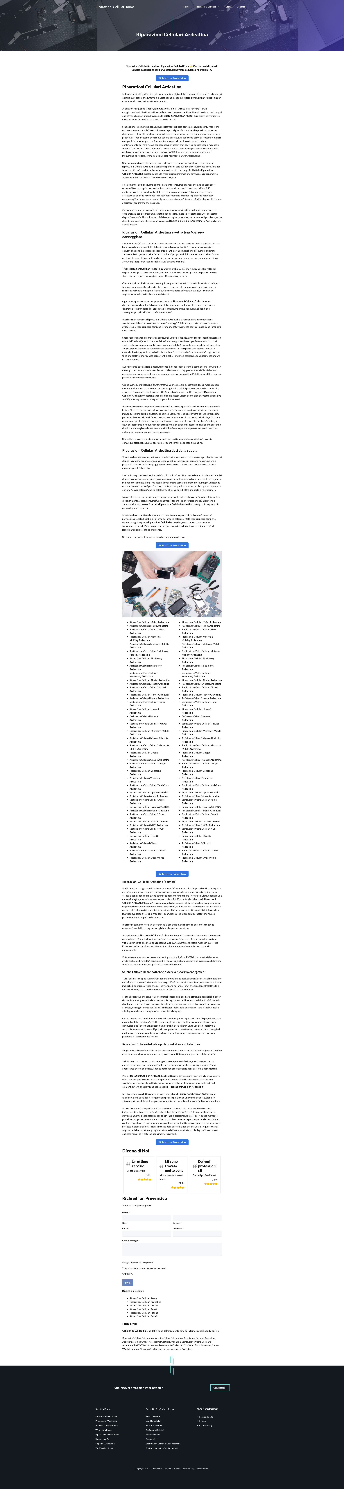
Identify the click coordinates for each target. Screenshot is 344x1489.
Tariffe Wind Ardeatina (146, 1345)
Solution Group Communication (195, 1469)
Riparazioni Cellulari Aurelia (144, 1316)
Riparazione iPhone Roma (107, 1434)
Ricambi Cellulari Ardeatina (167, 1341)
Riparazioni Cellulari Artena (144, 1312)
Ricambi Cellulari (154, 1425)
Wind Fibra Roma (103, 1430)
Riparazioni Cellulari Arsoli (143, 1309)
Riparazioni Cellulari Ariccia (144, 1305)
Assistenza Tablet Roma (106, 1425)
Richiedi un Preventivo (172, 78)
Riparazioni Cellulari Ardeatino (145, 1301)
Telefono (178, 1228)
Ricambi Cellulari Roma (106, 1416)
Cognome (177, 1223)
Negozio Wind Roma (105, 1443)
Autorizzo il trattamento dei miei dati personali (145, 1268)
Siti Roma (176, 1469)
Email (125, 1228)
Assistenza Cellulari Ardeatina (199, 1338)
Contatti (241, 6)
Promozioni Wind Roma (106, 1420)
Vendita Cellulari (153, 1420)
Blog (228, 6)
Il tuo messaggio (130, 1240)
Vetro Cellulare (153, 1416)
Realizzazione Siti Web (162, 1469)
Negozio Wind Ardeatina (153, 1348)
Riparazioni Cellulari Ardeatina (138, 1338)
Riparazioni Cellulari (206, 6)
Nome (125, 1223)
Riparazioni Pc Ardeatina (179, 1348)
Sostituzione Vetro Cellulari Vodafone (163, 1443)
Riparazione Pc (102, 1439)
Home (186, 6)
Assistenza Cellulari (155, 1430)
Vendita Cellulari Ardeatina (169, 1338)
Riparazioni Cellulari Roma (115, 7)
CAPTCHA (127, 1273)
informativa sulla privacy (142, 1262)
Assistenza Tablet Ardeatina (137, 1341)
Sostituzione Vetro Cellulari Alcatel (162, 1448)
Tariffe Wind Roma (104, 1448)
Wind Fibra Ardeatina (200, 1345)
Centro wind (151, 1439)
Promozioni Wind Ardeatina (173, 1345)
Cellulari (126, 1330)
